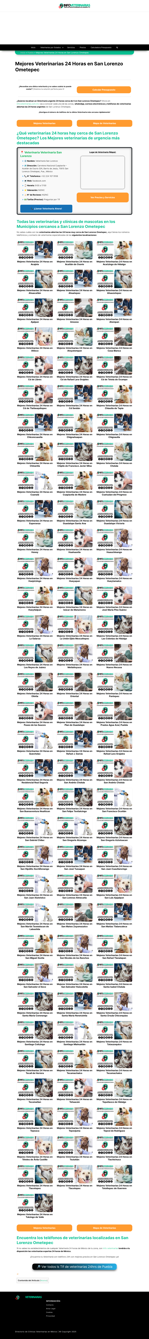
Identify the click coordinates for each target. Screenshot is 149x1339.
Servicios (71, 47)
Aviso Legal (50, 1308)
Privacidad (50, 1316)
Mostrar (43, 1280)
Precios (83, 47)
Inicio (33, 47)
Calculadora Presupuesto (101, 47)
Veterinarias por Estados (50, 47)
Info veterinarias (110, 1248)
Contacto (50, 1305)
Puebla (30, 52)
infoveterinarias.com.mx (28, 104)
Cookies (49, 1312)
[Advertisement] (74, 28)
